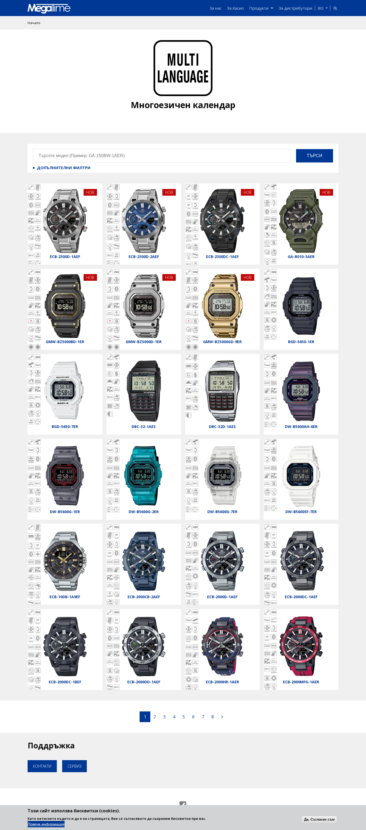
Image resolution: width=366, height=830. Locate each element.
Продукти (258, 8)
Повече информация (46, 824)
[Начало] (117, 9)
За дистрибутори (295, 8)
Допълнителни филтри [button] (63, 167)
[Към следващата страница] (222, 716)
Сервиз (74, 766)
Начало (34, 22)
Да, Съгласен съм (319, 819)
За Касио (235, 8)
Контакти (42, 766)
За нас (216, 8)
